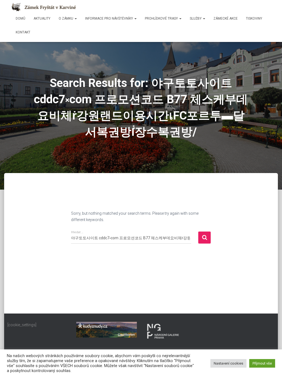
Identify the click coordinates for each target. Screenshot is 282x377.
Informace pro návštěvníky (109, 18)
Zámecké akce (225, 18)
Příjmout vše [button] (262, 363)
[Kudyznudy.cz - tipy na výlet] (106, 329)
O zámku (66, 18)
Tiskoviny (254, 18)
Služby (196, 18)
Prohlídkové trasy (162, 18)
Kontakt (23, 32)
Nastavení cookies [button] (228, 363)
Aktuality (42, 18)
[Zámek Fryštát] (43, 7)
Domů (20, 18)
